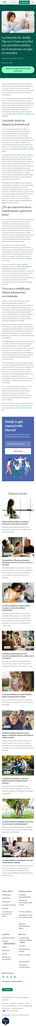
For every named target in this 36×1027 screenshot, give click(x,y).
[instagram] (11, 976)
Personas (5, 908)
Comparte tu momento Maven (24, 966)
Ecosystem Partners (9, 905)
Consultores (6, 902)
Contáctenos (24, 2)
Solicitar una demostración (6, 958)
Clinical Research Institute (24, 950)
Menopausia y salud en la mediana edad (25, 916)
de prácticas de (12, 1006)
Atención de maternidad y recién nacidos (25, 903)
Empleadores (6, 895)
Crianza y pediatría (25, 912)
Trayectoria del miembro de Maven (25, 939)
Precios (4, 954)
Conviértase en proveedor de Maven (7, 914)
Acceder (13, 2)
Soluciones (6, 950)
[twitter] (14, 976)
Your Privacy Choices (12, 1011)
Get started (18, 451)
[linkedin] (3, 976)
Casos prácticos (24, 961)
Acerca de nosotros (8, 938)
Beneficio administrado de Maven (24, 926)
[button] (33, 2)
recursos (22, 946)
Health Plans (6, 898)
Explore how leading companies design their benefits (18, 69)
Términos (5, 1003)
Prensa (4, 947)
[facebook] (7, 976)
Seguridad (20, 1003)
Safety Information (17, 1008)
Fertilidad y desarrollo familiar (25, 896)
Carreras (5, 941)
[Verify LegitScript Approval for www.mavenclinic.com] (5, 1021)
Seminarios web (24, 955)
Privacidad (12, 1003)
